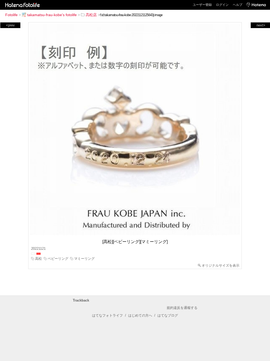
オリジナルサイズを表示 (220, 265)
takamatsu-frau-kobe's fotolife (52, 15)
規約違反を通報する (182, 308)
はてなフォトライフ (107, 315)
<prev (10, 25)
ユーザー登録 (202, 5)
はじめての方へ (140, 315)
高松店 (91, 15)
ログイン (222, 5)
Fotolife (11, 15)
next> (261, 25)
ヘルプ (237, 5)
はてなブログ (167, 315)
